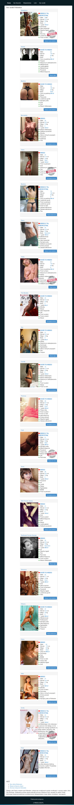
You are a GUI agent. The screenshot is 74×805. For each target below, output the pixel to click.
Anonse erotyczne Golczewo (18, 788)
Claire (22, 150)
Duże (46, 406)
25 (45, 540)
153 (51, 264)
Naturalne (47, 233)
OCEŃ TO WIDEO (46, 50)
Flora (22, 748)
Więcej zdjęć (53, 75)
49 (51, 90)
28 (45, 401)
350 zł (46, 408)
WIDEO (42, 118)
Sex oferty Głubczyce (16, 784)
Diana (22, 220)
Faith (22, 430)
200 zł (52, 198)
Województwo (27, 3)
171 (46, 576)
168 (51, 193)
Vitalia (22, 257)
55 (45, 231)
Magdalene (24, 10)
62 (45, 301)
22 (51, 52)
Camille (23, 361)
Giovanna (24, 569)
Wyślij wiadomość (51, 214)
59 (45, 158)
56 (51, 55)
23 (45, 715)
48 (51, 265)
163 (46, 334)
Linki (35, 3)
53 (45, 124)
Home (9, 3)
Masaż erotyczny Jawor (16, 786)
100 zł (46, 162)
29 (45, 755)
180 (51, 88)
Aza (22, 327)
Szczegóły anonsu (51, 144)
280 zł (52, 59)
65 (45, 370)
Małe (51, 91)
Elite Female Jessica (27, 501)
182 (46, 717)
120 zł (46, 128)
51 (45, 718)
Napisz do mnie (52, 461)
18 (51, 86)
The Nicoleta (24, 293)
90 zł (46, 339)
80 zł (46, 305)
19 (45, 367)
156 (46, 229)
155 (46, 19)
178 (46, 156)
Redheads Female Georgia (29, 535)
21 (51, 262)
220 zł (46, 686)
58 (45, 21)
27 (45, 155)
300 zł (52, 269)
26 (45, 17)
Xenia (22, 466)
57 (45, 758)
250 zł (52, 93)
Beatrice (23, 81)
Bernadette (24, 115)
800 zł (47, 651)
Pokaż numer (52, 287)
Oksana (23, 604)
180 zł (46, 235)
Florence (23, 396)
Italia (22, 673)
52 (45, 475)
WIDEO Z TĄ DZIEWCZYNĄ (43, 14)
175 (47, 646)
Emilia (22, 708)
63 (45, 404)
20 (45, 120)
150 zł (46, 25)
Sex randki (42, 3)
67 (45, 682)
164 (51, 53)
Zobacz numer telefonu (50, 41)
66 (45, 510)
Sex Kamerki (17, 3)
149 (46, 757)
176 (46, 368)
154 (46, 300)
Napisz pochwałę (51, 390)
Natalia (23, 47)
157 (46, 403)
